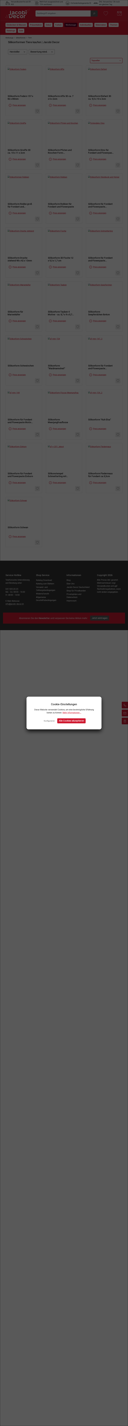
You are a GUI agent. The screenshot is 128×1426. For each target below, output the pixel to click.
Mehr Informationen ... (71, 712)
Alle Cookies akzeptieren (71, 720)
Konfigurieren (49, 721)
